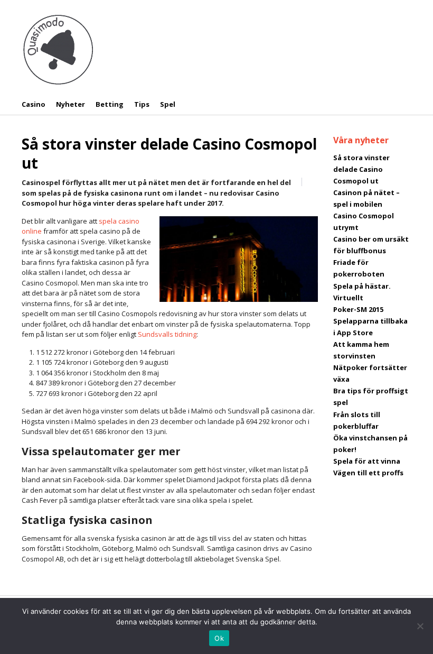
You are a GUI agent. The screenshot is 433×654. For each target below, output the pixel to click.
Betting (110, 104)
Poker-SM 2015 (358, 309)
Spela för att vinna (366, 461)
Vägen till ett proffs (368, 472)
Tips (141, 104)
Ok (219, 638)
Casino (33, 104)
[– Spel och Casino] (58, 48)
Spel (167, 104)
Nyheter (70, 104)
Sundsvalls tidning (167, 334)
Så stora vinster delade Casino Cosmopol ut (169, 153)
